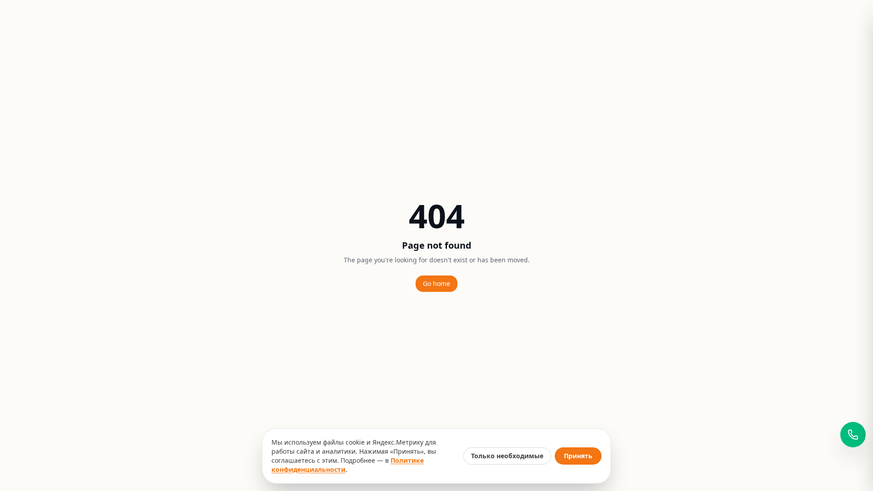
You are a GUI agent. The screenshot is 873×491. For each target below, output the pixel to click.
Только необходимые (507, 455)
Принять (578, 455)
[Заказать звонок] (853, 434)
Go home (436, 283)
